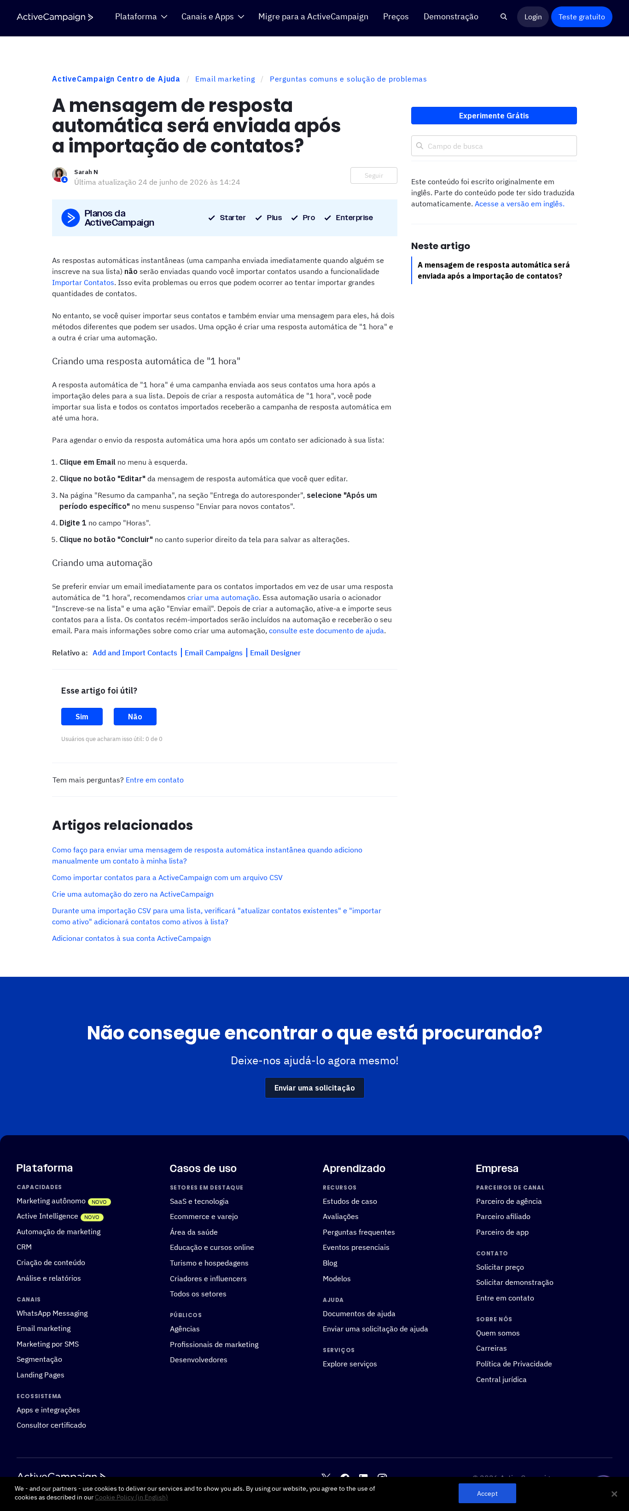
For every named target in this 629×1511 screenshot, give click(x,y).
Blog (330, 1262)
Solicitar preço (500, 1267)
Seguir (374, 175)
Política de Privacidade (514, 1363)
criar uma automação (223, 597)
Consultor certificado (51, 1424)
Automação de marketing (58, 1231)
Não (135, 716)
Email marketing (225, 78)
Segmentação (39, 1359)
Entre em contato (155, 779)
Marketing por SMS (48, 1343)
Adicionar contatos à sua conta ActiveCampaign (131, 938)
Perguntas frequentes (359, 1232)
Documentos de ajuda (359, 1313)
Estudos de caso (350, 1201)
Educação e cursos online (212, 1247)
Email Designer (275, 652)
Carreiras (491, 1348)
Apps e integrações (48, 1409)
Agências (185, 1328)
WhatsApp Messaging (52, 1312)
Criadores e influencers (208, 1278)
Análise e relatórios (49, 1278)
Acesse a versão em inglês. (520, 203)
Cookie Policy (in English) (131, 1497)
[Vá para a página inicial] (55, 17)
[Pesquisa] (504, 16)
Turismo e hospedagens (209, 1262)
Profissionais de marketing (214, 1344)
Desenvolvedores (198, 1359)
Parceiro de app (502, 1232)
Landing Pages (40, 1374)
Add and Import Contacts (136, 652)
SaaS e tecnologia (199, 1201)
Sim (82, 716)
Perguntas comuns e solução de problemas (348, 78)
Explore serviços (350, 1363)
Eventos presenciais (356, 1247)
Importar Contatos (83, 282)
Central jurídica (501, 1379)
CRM (24, 1246)
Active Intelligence (47, 1215)
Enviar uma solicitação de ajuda (375, 1328)
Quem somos (498, 1332)
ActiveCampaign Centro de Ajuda (116, 78)
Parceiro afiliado (503, 1216)
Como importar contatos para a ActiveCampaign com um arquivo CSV (167, 877)
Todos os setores (198, 1293)
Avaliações (341, 1216)
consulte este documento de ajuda (326, 630)
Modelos (337, 1278)
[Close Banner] (614, 1494)
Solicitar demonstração (514, 1282)
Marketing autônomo (51, 1200)
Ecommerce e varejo (204, 1216)
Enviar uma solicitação (314, 1087)
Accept (487, 1493)
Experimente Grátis (494, 115)
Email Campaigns (215, 652)
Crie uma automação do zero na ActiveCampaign (133, 893)
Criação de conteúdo (51, 1262)
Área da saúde (194, 1232)
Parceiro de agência (509, 1201)
